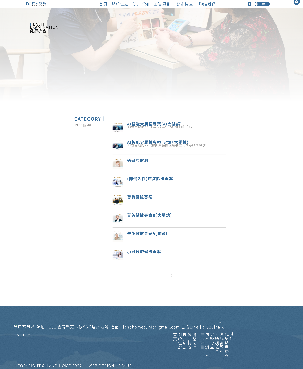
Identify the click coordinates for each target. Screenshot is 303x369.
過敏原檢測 (137, 160)
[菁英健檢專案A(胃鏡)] (118, 236)
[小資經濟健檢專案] (118, 254)
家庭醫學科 (222, 343)
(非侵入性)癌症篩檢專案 (150, 178)
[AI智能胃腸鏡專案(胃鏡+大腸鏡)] (118, 145)
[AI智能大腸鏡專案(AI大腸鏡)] (118, 127)
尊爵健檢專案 (140, 197)
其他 (231, 336)
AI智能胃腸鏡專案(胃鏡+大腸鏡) (158, 142)
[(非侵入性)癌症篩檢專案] (118, 181)
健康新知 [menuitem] (140, 4)
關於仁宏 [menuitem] (119, 4)
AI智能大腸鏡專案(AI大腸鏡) (154, 124)
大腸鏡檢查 (217, 343)
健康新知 (185, 341)
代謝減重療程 (227, 345)
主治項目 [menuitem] (161, 4)
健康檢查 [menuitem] (184, 4)
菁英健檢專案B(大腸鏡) (149, 215)
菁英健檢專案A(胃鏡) (147, 233)
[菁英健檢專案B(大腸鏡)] (118, 218)
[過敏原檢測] (118, 163)
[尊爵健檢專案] (118, 199)
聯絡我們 (194, 341)
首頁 (175, 337)
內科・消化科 (207, 345)
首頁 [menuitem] (103, 4)
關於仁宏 (180, 341)
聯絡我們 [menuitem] (207, 4)
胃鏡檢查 (212, 340)
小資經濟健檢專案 (144, 251)
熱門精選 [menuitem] (82, 125)
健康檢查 (189, 341)
